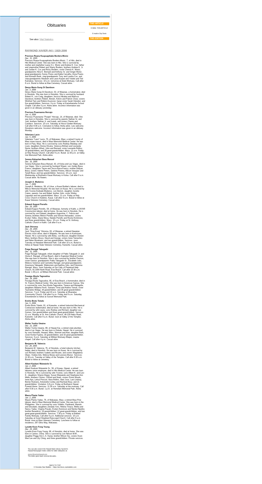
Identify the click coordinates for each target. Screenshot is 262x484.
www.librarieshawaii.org (37, 454)
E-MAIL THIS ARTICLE (99, 28)
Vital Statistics (46, 39)
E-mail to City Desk (99, 33)
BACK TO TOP (55, 465)
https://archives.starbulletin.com (64, 467)
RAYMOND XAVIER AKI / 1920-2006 (46, 50)
